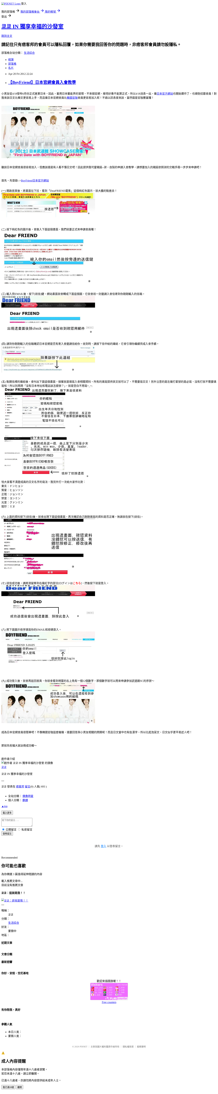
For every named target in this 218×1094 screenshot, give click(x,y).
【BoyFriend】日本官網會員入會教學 (42, 82)
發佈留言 (7, 833)
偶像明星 (27, 796)
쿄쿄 (3, 767)
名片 (11, 67)
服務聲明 (141, 1046)
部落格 (12, 63)
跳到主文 (6, 35)
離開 (19, 1087)
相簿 (11, 59)
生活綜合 (29, 52)
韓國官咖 (72, 97)
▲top (4, 806)
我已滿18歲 (8, 1087)
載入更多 (7, 813)
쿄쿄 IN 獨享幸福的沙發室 (32, 26)
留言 (27, 786)
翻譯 (25, 800)
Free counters (109, 1002)
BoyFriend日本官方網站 (35, 180)
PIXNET (83, 1046)
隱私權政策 (128, 1046)
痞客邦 (20, 786)
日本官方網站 (165, 93)
